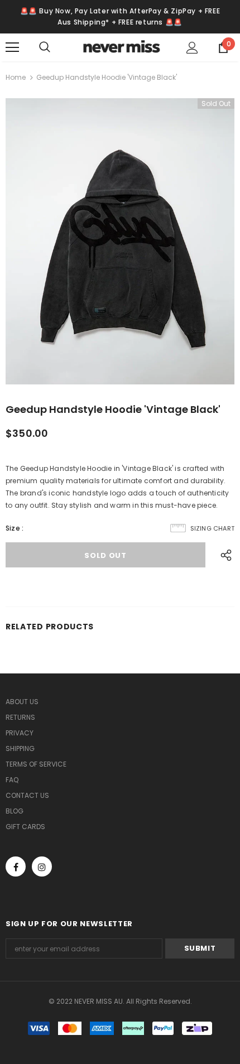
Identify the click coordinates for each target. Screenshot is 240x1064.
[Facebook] (16, 866)
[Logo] (121, 46)
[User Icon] (192, 48)
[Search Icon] (56, 47)
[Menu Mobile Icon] (12, 47)
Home (16, 77)
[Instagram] (42, 866)
